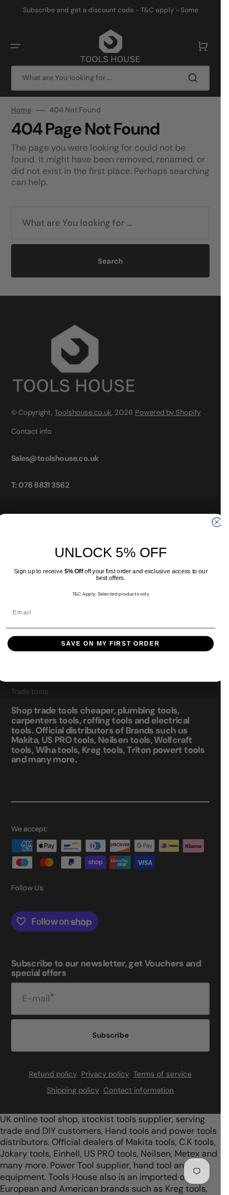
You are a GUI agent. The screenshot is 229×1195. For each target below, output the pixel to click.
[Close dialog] (216, 521)
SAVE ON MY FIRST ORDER (110, 643)
